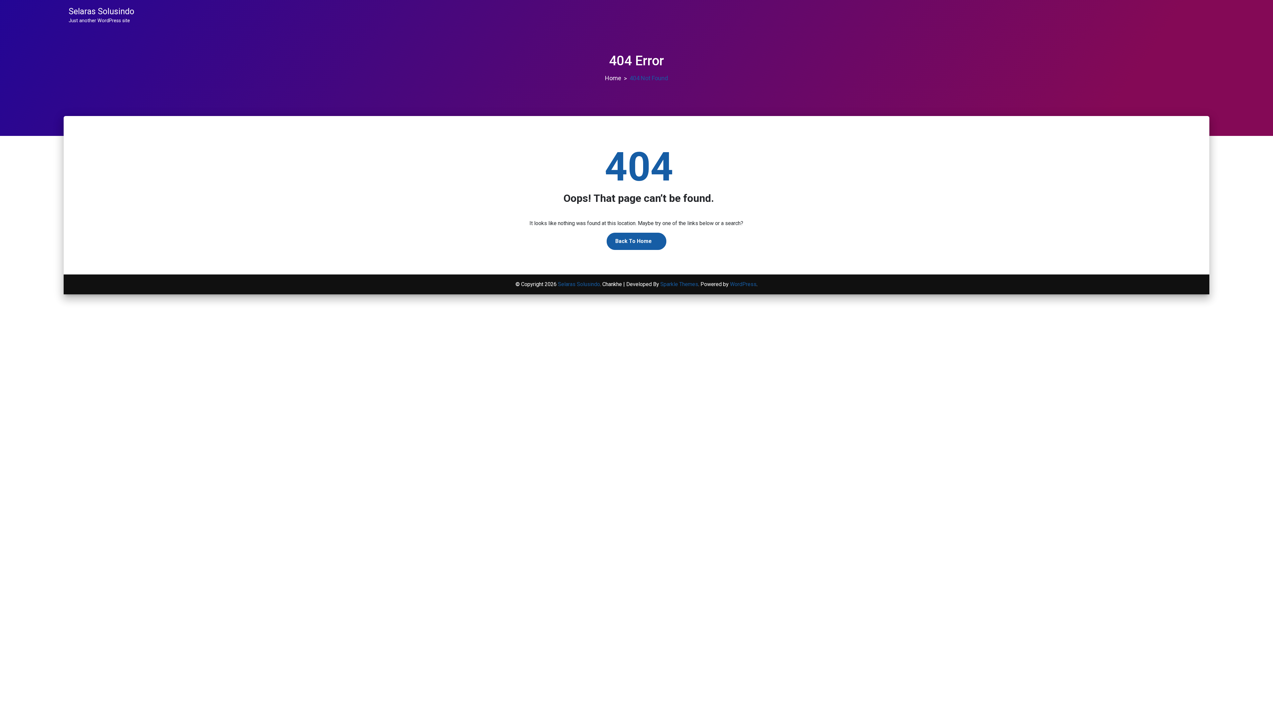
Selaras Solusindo (101, 11)
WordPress (743, 284)
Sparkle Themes (679, 284)
